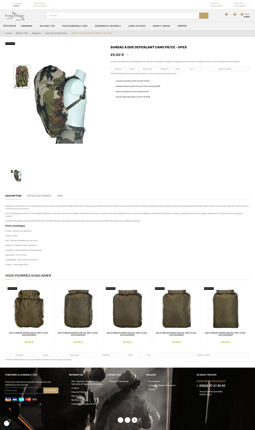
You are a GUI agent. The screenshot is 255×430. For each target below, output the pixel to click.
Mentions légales (78, 400)
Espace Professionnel (119, 381)
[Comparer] (224, 15)
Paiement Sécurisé (79, 392)
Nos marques (154, 381)
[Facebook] (120, 420)
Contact (152, 389)
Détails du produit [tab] (39, 195)
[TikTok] (134, 420)
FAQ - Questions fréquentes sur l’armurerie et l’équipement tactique (86, 382)
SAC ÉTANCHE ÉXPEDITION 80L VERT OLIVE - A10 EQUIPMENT (226, 334)
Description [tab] (13, 195)
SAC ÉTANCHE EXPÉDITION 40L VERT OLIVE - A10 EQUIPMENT (176, 334)
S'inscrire (51, 390)
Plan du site (76, 396)
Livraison (75, 388)
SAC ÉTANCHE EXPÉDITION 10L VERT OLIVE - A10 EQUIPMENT (78, 334)
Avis (60, 195)
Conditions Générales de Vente (84, 404)
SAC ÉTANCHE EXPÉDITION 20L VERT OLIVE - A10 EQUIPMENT (127, 334)
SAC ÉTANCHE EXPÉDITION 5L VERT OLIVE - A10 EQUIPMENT (29, 334)
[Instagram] (127, 420)
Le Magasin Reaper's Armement (162, 385)
